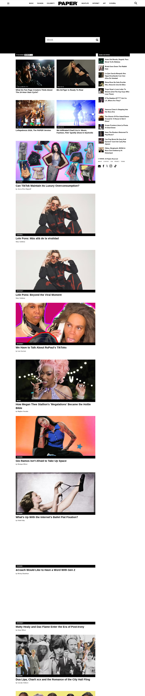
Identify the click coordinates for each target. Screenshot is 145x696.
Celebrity (51, 3)
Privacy (116, 161)
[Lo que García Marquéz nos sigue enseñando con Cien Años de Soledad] (101, 75)
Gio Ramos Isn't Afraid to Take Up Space (41, 460)
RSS (112, 161)
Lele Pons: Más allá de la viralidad (37, 238)
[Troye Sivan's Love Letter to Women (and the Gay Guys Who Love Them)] (101, 90)
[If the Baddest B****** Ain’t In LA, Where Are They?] (101, 99)
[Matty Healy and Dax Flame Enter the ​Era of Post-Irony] (55, 602)
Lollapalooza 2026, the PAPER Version (33, 130)
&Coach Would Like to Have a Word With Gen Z (45, 569)
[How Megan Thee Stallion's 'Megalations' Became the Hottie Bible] (55, 379)
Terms (123, 161)
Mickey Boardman (23, 573)
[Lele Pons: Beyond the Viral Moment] (55, 270)
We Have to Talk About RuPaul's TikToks (41, 347)
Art (104, 3)
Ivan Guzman (22, 351)
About (100, 161)
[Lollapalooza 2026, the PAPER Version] (35, 113)
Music (31, 3)
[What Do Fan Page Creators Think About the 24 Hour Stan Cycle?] (35, 72)
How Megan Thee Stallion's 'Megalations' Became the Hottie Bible (53, 406)
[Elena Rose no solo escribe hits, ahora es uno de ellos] (101, 83)
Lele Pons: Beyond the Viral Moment (39, 294)
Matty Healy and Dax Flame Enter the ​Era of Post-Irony (50, 626)
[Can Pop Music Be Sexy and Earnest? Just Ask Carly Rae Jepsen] (101, 141)
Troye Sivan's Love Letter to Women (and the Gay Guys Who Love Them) (117, 91)
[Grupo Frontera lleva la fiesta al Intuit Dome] (101, 126)
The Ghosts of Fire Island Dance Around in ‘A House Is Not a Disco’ (117, 119)
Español (112, 3)
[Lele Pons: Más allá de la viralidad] (55, 213)
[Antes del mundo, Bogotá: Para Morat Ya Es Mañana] (101, 61)
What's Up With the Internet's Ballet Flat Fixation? (47, 517)
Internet (95, 3)
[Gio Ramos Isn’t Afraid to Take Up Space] (55, 436)
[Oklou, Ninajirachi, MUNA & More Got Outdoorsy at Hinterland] (101, 149)
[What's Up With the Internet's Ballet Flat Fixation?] (55, 492)
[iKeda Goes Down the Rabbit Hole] (101, 68)
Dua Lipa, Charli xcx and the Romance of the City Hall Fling (53, 679)
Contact (106, 161)
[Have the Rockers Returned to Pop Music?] (101, 134)
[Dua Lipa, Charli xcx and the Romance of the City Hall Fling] (55, 655)
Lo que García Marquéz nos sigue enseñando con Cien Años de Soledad (115, 76)
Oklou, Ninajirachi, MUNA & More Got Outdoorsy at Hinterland (115, 150)
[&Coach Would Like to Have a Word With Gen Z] (55, 545)
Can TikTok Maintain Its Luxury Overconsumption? (47, 185)
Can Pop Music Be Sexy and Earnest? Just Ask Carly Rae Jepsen (115, 141)
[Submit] (97, 40)
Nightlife (85, 3)
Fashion (40, 3)
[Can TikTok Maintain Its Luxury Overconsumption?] (55, 161)
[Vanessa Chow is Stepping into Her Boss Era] (101, 111)
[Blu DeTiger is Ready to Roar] (76, 72)
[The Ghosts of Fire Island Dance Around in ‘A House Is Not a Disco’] (101, 118)
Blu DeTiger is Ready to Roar (70, 90)
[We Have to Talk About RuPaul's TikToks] (55, 323)
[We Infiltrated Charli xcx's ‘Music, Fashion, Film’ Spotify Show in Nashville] (76, 113)
